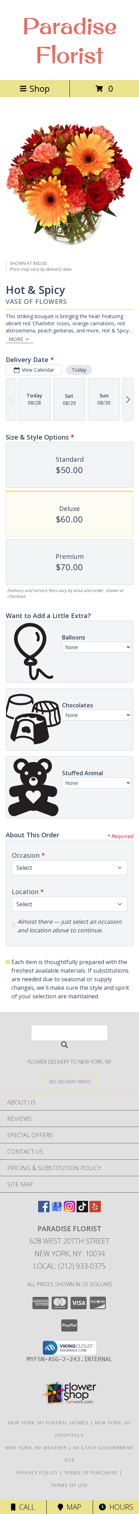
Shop (40, 88)
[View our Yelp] (95, 1210)
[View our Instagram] (69, 1210)
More (16, 339)
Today (79, 369)
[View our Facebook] (44, 1210)
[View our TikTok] (82, 1210)
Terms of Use (69, 1485)
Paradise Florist (69, 40)
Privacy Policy (37, 1472)
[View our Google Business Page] (56, 1210)
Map (72, 1507)
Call (25, 1507)
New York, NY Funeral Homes (48, 1422)
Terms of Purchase (91, 1472)
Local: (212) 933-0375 (69, 1266)
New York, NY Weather (36, 1447)
